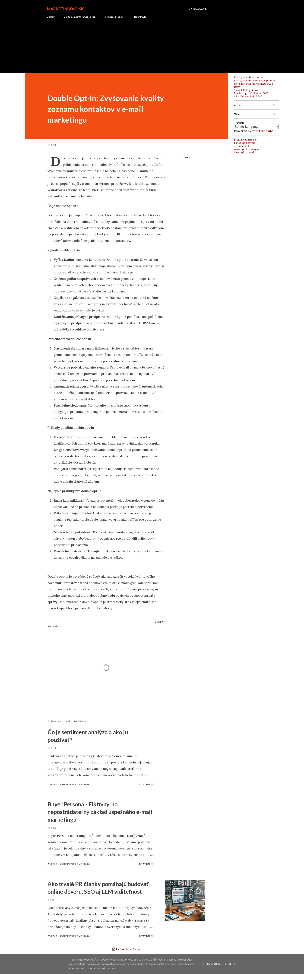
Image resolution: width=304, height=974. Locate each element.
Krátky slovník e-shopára (249, 77)
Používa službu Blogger (129, 949)
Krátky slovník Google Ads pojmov (254, 80)
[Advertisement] (126, 44)
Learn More (212, 964)
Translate (266, 131)
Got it (230, 964)
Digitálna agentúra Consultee (79, 16)
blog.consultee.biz (114, 16)
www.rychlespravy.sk (246, 149)
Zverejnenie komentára (75, 784)
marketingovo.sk (65, 8)
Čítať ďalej (146, 784)
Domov (50, 16)
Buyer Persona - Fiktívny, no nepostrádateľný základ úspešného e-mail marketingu (100, 812)
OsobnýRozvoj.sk (244, 152)
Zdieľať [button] (187, 157)
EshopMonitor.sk (244, 142)
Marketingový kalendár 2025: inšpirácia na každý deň (251, 95)
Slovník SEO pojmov (246, 90)
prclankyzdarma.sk (245, 139)
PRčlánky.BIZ (139, 16)
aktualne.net (241, 145)
